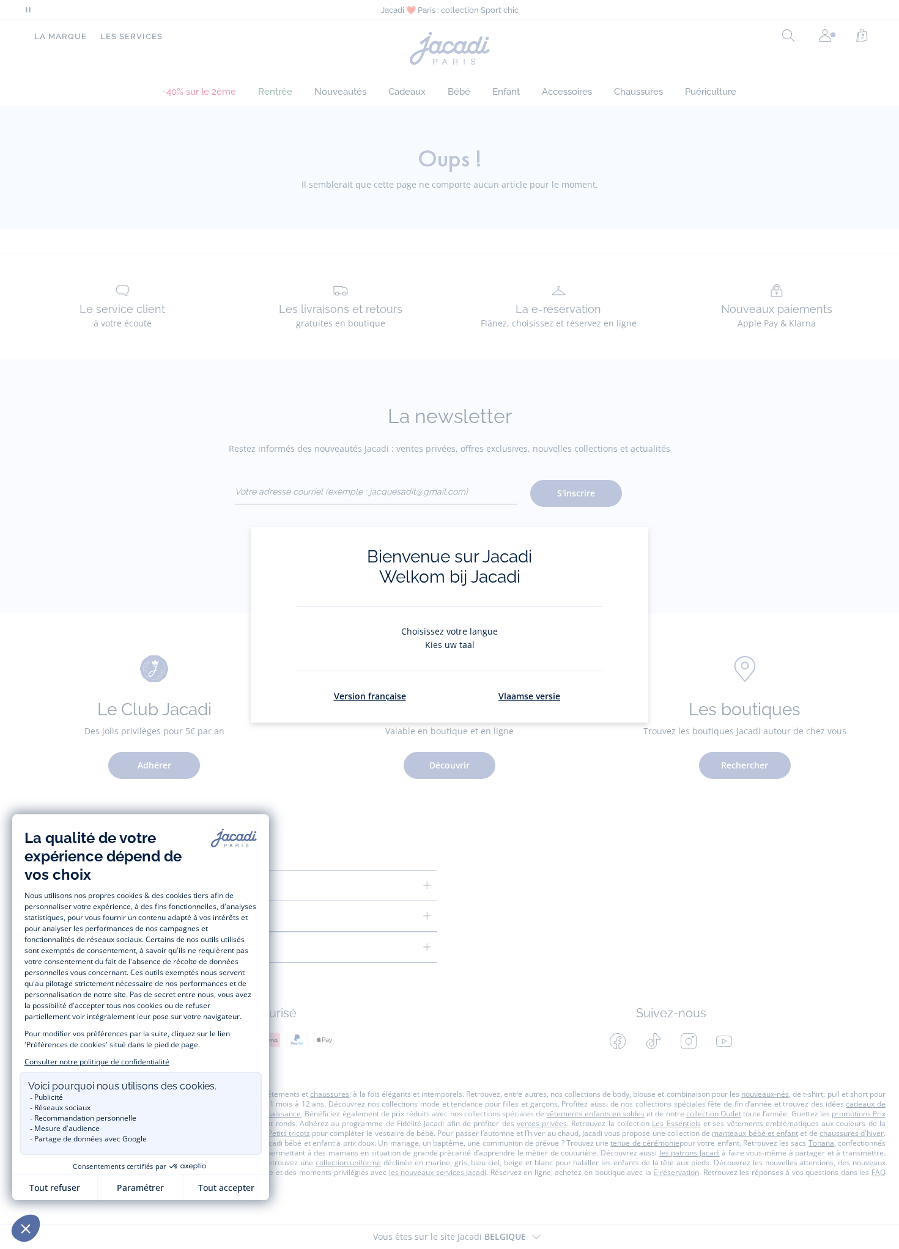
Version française (370, 696)
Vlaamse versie (529, 696)
